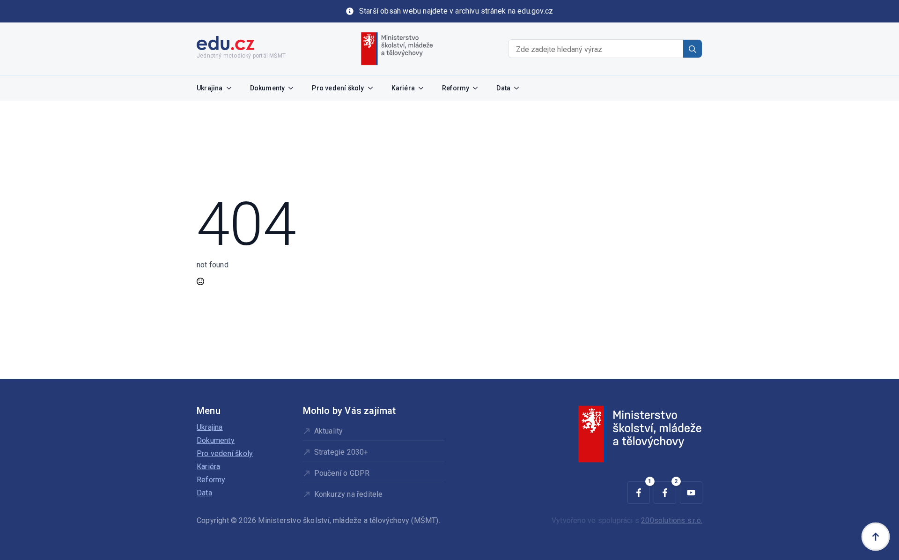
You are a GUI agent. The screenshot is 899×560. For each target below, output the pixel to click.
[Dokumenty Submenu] (293, 88)
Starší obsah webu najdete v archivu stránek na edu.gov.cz (456, 11)
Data (503, 88)
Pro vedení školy (338, 88)
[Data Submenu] (519, 88)
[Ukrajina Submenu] (232, 88)
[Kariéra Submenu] (424, 88)
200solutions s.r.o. (671, 520)
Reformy (455, 88)
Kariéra (403, 88)
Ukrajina (210, 88)
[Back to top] (876, 537)
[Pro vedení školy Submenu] (373, 88)
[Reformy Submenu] (478, 88)
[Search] (692, 49)
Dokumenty (267, 88)
